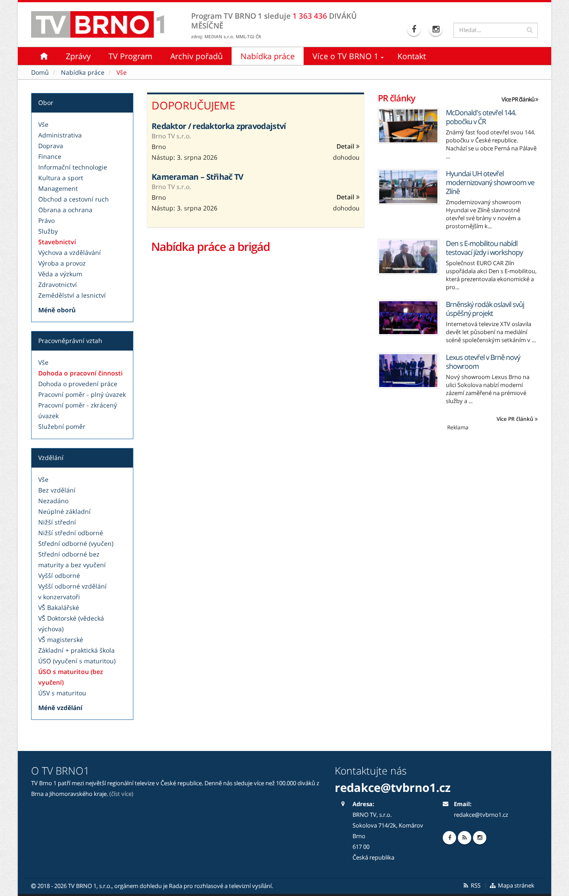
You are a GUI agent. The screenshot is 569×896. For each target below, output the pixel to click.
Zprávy (78, 56)
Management (58, 188)
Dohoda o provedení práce (77, 383)
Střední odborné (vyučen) (75, 543)
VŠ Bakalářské (58, 607)
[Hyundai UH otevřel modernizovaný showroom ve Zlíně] (408, 186)
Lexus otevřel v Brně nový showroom (483, 361)
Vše (43, 124)
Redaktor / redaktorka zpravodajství (219, 126)
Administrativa (60, 135)
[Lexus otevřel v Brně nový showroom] (408, 370)
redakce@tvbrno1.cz (481, 815)
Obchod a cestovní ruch (73, 199)
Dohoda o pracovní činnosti (80, 373)
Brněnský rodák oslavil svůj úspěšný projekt (485, 308)
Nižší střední (57, 522)
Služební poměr (61, 426)
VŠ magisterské (60, 639)
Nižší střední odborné (70, 533)
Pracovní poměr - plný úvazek (82, 394)
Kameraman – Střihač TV (198, 176)
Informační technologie (72, 167)
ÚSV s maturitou (62, 693)
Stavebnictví (57, 242)
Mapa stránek (515, 885)
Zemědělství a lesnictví (72, 295)
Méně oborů (57, 310)
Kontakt (411, 56)
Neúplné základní (64, 511)
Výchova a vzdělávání (69, 252)
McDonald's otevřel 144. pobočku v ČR (481, 117)
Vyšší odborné (59, 575)
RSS (475, 885)
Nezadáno (53, 500)
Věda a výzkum (60, 274)
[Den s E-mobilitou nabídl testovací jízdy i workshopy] (408, 256)
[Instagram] (437, 29)
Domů (40, 72)
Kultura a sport (60, 178)
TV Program (130, 56)
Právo (46, 220)
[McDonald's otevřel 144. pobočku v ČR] (408, 125)
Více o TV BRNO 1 (345, 56)
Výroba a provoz (62, 263)
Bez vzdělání (57, 490)
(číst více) (121, 794)
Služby (48, 231)
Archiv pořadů (196, 56)
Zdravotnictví (57, 284)
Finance (49, 156)
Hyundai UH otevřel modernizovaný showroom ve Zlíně (490, 182)
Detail (346, 146)
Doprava (50, 145)
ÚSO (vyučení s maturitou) (77, 661)
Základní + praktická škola (76, 650)
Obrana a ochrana (65, 210)
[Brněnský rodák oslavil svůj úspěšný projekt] (408, 317)
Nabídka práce (267, 56)
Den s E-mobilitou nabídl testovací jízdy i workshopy (484, 247)
